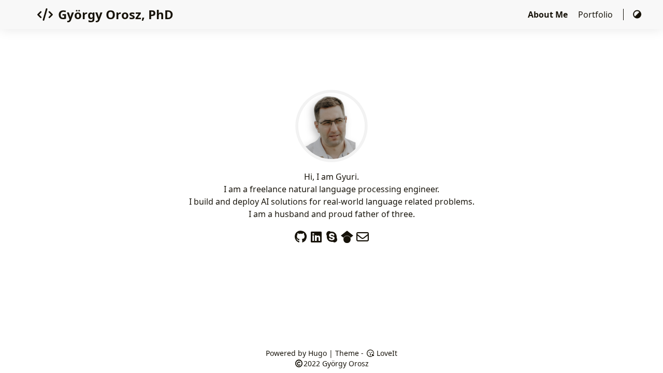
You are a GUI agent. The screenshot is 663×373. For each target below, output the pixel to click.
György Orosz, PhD (116, 14)
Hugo (317, 353)
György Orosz (345, 363)
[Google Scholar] (347, 234)
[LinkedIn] (316, 234)
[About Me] (331, 156)
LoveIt (385, 353)
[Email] (362, 234)
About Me (549, 14)
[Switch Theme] (637, 14)
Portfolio (596, 14)
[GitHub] (300, 234)
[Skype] (331, 234)
